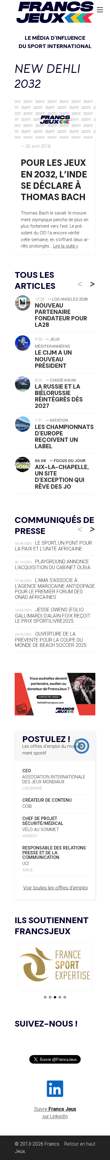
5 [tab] (65, 997)
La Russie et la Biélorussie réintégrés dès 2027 (59, 396)
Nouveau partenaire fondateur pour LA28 (61, 315)
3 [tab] (55, 997)
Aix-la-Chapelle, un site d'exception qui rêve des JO (62, 476)
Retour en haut (79, 1144)
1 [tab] (45, 997)
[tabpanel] (55, 964)
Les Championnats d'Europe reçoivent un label (64, 436)
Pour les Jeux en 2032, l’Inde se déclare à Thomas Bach (54, 180)
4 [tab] (60, 997)
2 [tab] (50, 997)
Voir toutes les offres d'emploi (55, 888)
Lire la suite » (65, 246)
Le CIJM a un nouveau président (53, 359)
